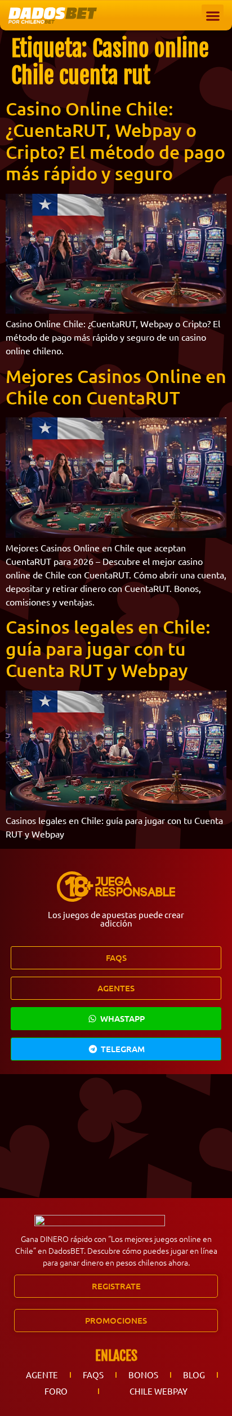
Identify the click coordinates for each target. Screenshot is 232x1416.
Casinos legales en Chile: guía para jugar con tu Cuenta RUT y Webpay (108, 648)
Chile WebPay (159, 1391)
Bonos (143, 1374)
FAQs (93, 1374)
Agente (42, 1374)
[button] (213, 15)
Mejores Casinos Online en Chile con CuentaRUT (116, 386)
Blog (194, 1374)
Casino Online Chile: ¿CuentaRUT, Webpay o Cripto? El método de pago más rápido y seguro (115, 140)
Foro (56, 1391)
